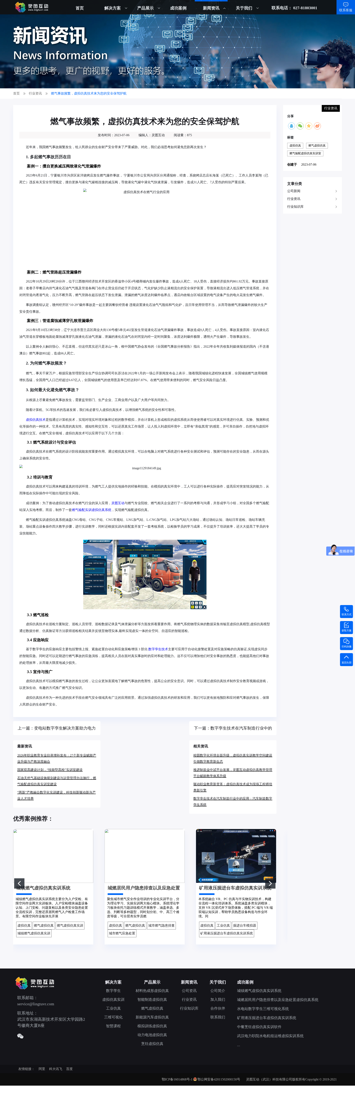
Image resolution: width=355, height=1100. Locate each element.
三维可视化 (113, 1017)
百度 (69, 1069)
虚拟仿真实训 (113, 999)
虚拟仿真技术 (36, 419)
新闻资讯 (211, 8)
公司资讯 (189, 991)
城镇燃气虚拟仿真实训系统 (259, 991)
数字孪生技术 (158, 649)
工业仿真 (113, 1008)
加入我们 (217, 999)
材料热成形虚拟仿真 (152, 991)
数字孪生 (113, 991)
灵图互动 (117, 503)
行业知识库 (295, 206)
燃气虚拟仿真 (317, 145)
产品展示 (145, 8)
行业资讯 (293, 199)
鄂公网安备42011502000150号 (218, 1079)
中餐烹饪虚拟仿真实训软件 (259, 1027)
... (238, 1045)
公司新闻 (293, 191)
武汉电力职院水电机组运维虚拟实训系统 (270, 1036)
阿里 (42, 1069)
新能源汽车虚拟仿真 (152, 1017)
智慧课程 (113, 1026)
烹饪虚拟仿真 (152, 1044)
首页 (80, 8)
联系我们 (217, 1017)
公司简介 (217, 991)
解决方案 (112, 8)
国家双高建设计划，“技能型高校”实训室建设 (50, 769)
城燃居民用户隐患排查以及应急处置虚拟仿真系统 (277, 1000)
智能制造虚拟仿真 (152, 999)
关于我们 (244, 8)
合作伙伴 (217, 1008)
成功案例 (178, 8)
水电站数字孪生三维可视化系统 (263, 1009)
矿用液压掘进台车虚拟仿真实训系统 (266, 1018)
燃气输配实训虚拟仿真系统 (91, 510)
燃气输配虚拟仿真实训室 (305, 153)
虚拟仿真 (295, 145)
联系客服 (345, 10)
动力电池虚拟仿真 (152, 1035)
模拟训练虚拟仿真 (152, 1026)
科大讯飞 (55, 1069)
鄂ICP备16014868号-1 (177, 1079)
